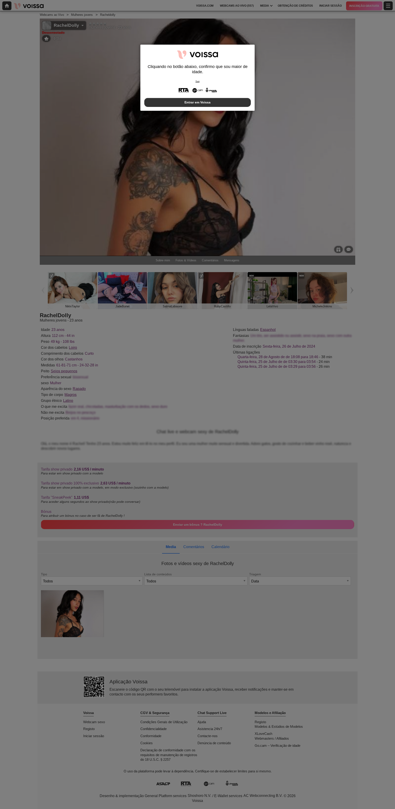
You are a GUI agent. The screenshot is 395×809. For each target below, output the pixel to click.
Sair (197, 81)
